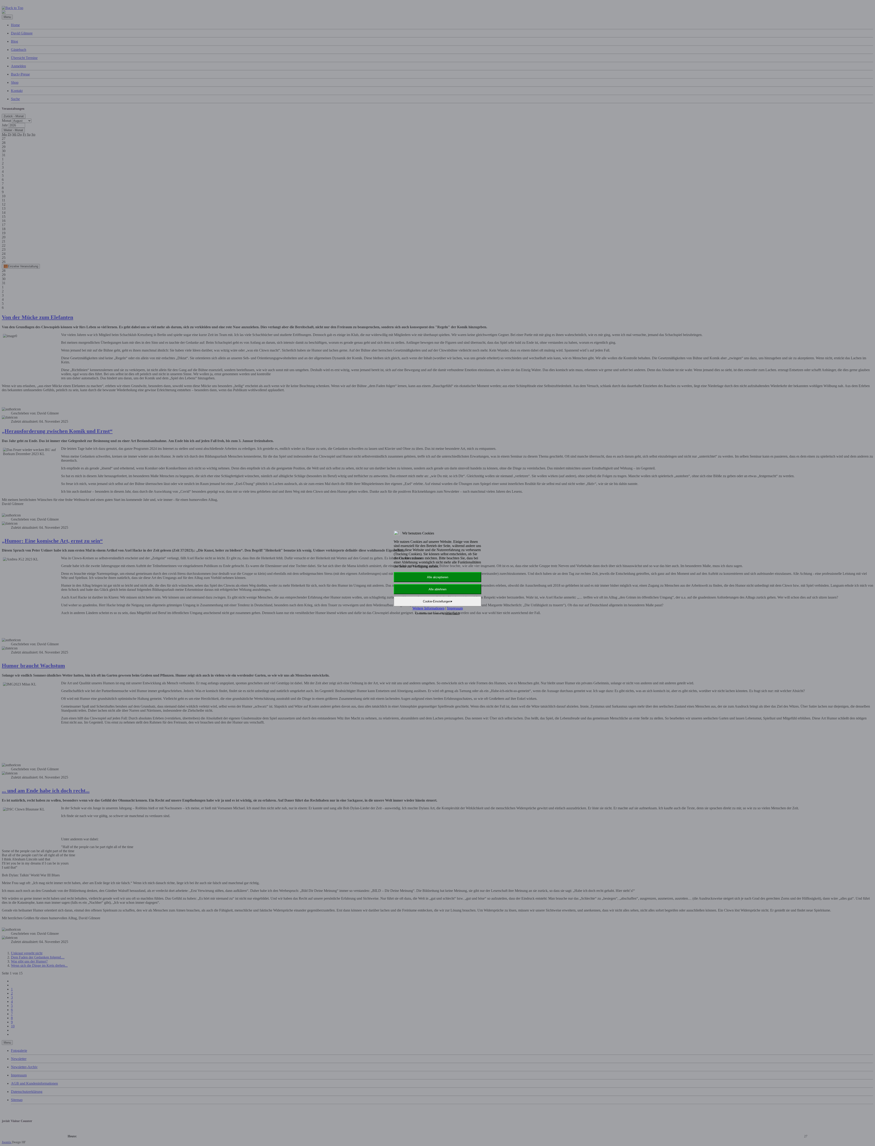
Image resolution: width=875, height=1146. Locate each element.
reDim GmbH (452, 613)
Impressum (455, 608)
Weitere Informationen (428, 608)
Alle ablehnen (437, 589)
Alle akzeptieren (437, 577)
